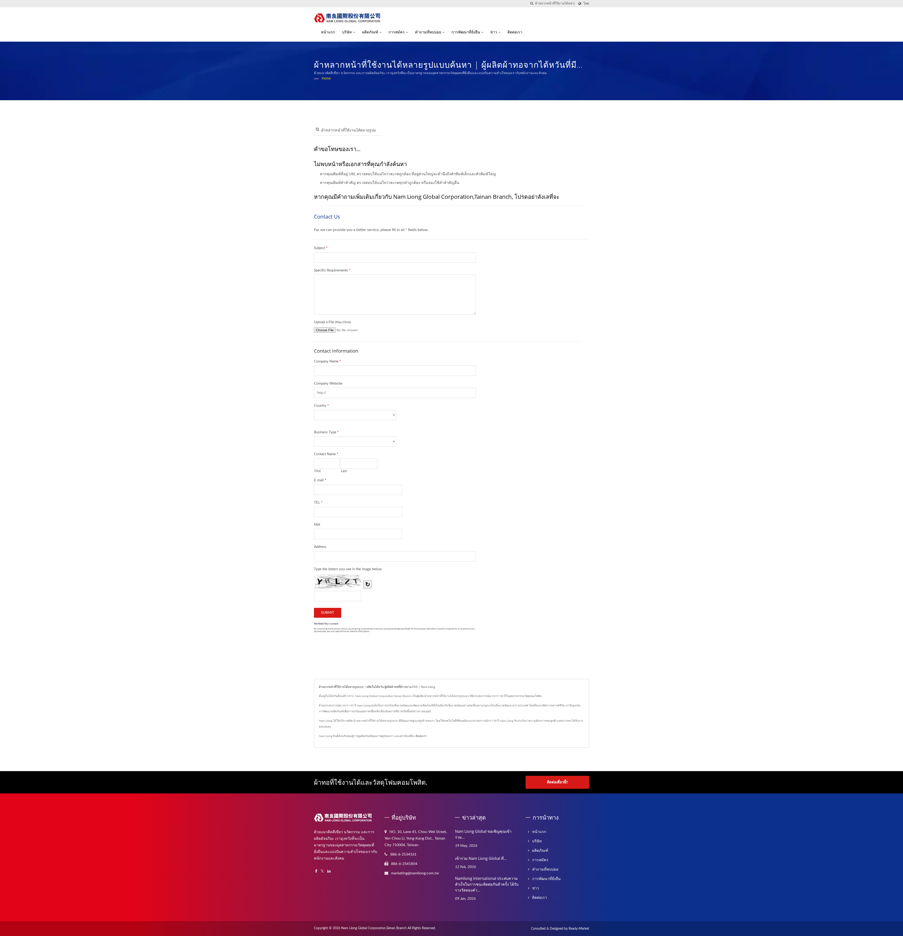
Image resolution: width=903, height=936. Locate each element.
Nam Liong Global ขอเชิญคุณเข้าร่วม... (483, 834)
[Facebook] (316, 871)
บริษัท (347, 32)
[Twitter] (322, 871)
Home (326, 78)
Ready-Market (579, 928)
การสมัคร (397, 32)
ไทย (586, 3)
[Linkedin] (329, 871)
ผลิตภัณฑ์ (370, 32)
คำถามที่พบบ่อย (428, 32)
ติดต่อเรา (514, 32)
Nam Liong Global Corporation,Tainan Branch (374, 928)
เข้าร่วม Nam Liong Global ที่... (481, 858)
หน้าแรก (328, 32)
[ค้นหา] (531, 3)
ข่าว (494, 32)
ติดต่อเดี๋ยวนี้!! (557, 782)
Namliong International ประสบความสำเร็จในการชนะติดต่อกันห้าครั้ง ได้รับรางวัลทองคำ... (487, 884)
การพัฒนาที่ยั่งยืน (466, 32)
